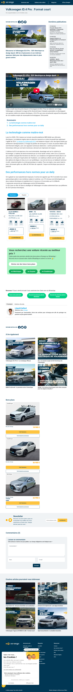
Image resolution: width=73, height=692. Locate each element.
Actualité (40, 646)
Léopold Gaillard (21, 308)
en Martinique (16, 271)
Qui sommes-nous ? (58, 648)
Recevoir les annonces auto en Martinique (36, 295)
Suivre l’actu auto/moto (15, 294)
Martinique (9, 474)
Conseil (39, 656)
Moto (39, 650)
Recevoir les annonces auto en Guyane (58, 295)
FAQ (55, 652)
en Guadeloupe (47, 271)
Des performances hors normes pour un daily (26, 126)
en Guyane (31, 271)
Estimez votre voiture (40, 2)
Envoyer (36, 565)
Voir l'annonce (22, 432)
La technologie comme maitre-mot (22, 123)
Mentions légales (58, 654)
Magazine (53, 2)
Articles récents (19, 304)
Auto (26, 13)
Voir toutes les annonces (23, 435)
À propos (9, 304)
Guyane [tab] (24, 195)
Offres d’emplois (41, 663)
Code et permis (41, 654)
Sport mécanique (41, 652)
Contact (55, 646)
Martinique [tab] (13, 195)
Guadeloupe (10, 403)
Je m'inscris (62, 520)
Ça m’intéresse (16, 237)
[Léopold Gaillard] (10, 311)
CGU (55, 656)
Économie (40, 661)
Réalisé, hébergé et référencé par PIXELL (58, 690)
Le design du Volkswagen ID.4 (26, 141)
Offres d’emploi (66, 2)
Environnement (41, 659)
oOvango (25, 310)
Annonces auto (25, 2)
